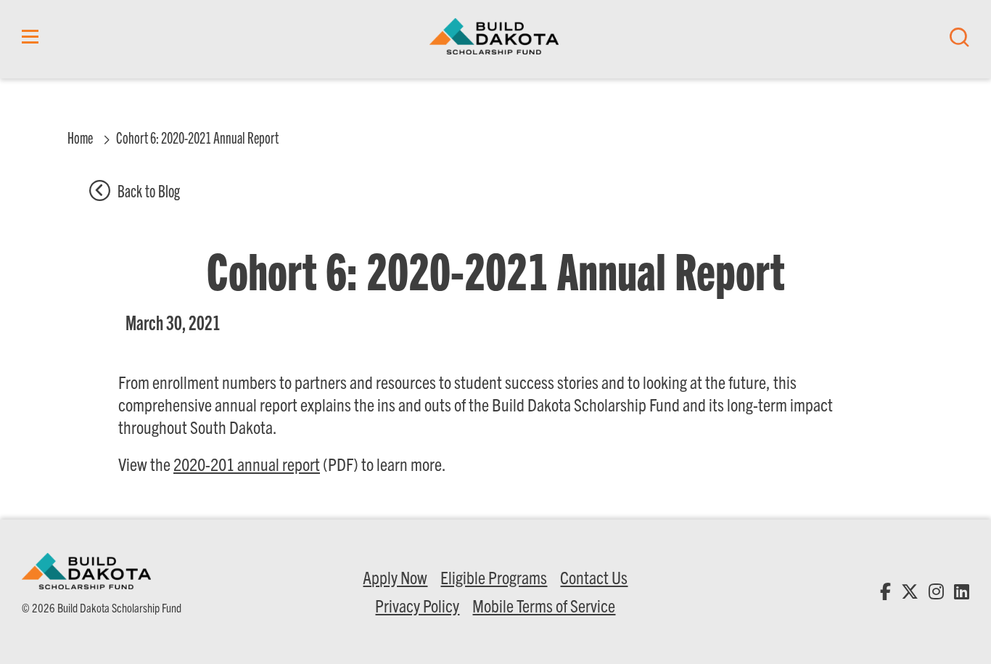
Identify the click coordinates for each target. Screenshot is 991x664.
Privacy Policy (417, 605)
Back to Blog (149, 190)
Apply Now (395, 577)
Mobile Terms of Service (543, 605)
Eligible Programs (493, 577)
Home (80, 137)
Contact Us (594, 577)
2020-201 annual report (246, 464)
